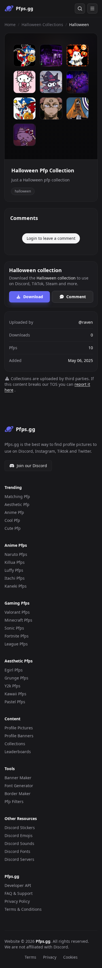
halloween (23, 191)
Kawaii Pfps (15, 693)
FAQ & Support (19, 893)
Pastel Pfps (15, 701)
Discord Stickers (20, 827)
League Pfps (16, 644)
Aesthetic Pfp (17, 504)
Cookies (70, 957)
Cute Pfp (13, 528)
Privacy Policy (17, 901)
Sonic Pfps (14, 628)
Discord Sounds (19, 843)
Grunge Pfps (16, 678)
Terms (30, 957)
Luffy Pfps (14, 570)
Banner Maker (18, 777)
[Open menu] (92, 8)
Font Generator (19, 785)
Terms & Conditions (23, 909)
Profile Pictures (19, 727)
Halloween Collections (42, 24)
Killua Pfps (15, 562)
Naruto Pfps (16, 554)
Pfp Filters (14, 801)
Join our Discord (32, 465)
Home (10, 24)
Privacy (49, 957)
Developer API (18, 885)
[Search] (80, 8)
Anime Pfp (14, 512)
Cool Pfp (12, 520)
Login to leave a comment (51, 238)
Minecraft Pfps (18, 620)
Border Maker (18, 793)
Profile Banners (19, 735)
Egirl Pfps (14, 670)
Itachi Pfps (15, 578)
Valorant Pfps (17, 612)
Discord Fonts (17, 851)
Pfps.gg (43, 941)
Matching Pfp (17, 496)
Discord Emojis (19, 835)
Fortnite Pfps (17, 636)
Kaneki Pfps (16, 586)
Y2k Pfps (12, 686)
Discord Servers (19, 859)
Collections (15, 743)
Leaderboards (18, 751)
